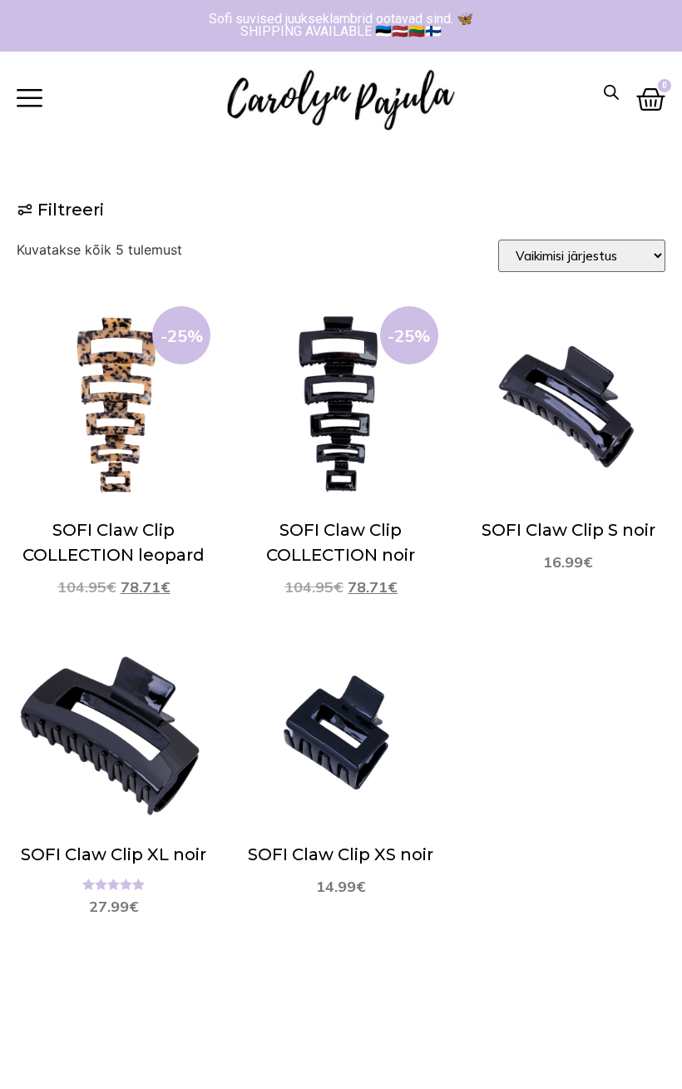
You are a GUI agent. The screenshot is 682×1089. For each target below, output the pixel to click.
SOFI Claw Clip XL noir (113, 854)
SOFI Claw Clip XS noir (340, 854)
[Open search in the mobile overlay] (611, 92)
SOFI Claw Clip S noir (568, 530)
